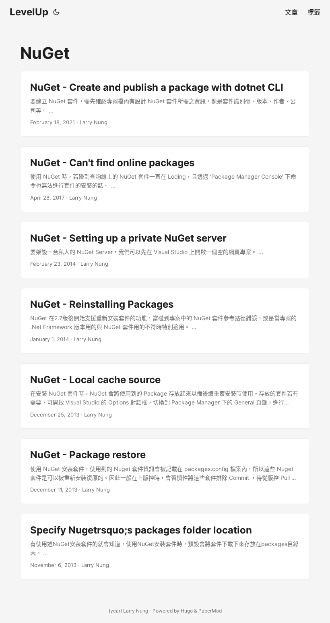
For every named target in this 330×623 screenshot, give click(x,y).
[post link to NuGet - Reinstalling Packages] (165, 320)
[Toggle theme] (56, 12)
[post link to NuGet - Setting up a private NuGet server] (165, 250)
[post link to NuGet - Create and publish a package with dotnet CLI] (165, 103)
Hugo (187, 611)
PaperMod (210, 611)
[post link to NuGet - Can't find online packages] (165, 179)
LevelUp (29, 12)
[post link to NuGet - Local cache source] (165, 396)
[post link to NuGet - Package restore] (165, 471)
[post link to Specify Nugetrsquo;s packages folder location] (165, 546)
